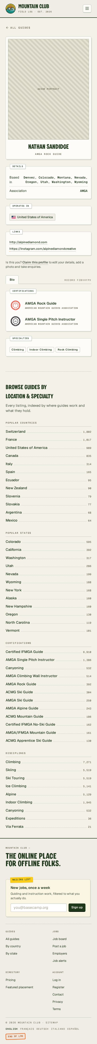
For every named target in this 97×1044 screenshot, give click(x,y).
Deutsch (42, 1028)
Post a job (59, 946)
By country (13, 946)
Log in (57, 980)
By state (11, 953)
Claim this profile (35, 262)
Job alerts (59, 961)
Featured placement (19, 987)
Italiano (58, 1028)
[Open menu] (87, 8)
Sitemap (52, 1022)
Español (73, 1028)
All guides (20, 27)
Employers (60, 953)
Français (27, 1028)
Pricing (11, 980)
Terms (57, 1009)
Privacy (58, 1002)
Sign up (77, 907)
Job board (60, 939)
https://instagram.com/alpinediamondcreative (42, 249)
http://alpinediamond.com (28, 242)
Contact (58, 994)
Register (59, 987)
